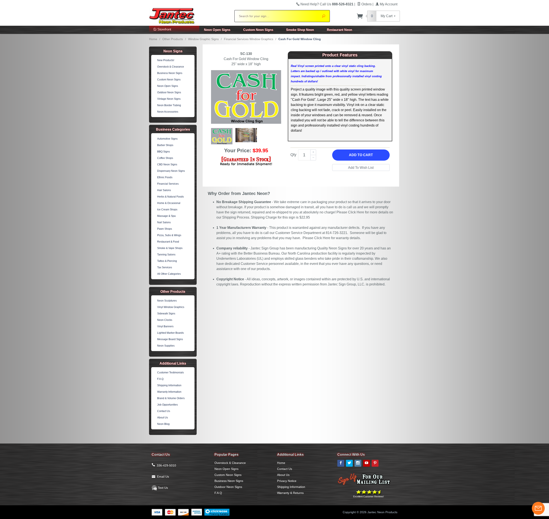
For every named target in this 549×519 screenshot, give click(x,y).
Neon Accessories (167, 111)
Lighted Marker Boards (170, 332)
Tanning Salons (166, 254)
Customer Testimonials (170, 372)
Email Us (163, 476)
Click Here (356, 212)
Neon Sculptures (167, 300)
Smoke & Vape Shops (169, 248)
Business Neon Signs (169, 73)
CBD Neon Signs (167, 164)
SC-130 (246, 54)
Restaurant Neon (339, 30)
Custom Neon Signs (258, 30)
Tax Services (164, 267)
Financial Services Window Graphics (248, 39)
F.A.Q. (160, 378)
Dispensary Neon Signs (171, 170)
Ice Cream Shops (167, 209)
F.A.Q (218, 493)
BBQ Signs (163, 151)
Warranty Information (169, 391)
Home (153, 39)
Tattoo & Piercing (167, 261)
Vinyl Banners (165, 326)
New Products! (165, 60)
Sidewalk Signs (166, 313)
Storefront (164, 29)
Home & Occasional (168, 203)
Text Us (162, 487)
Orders (366, 4)
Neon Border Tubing (169, 105)
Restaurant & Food (168, 241)
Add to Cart (361, 155)
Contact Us (163, 411)
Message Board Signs (170, 339)
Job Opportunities (167, 404)
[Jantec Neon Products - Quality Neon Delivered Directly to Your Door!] (189, 15)
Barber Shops (165, 145)
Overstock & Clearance (170, 66)
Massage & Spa (166, 215)
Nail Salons (164, 222)
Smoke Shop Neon (300, 30)
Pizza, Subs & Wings (169, 235)
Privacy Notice (286, 481)
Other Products (172, 39)
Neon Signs (172, 51)
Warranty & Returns (290, 493)
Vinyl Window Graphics (170, 307)
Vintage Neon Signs (169, 98)
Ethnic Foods (164, 177)
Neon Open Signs (217, 30)
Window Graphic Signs (203, 39)
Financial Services (168, 183)
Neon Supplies (166, 345)
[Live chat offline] (538, 508)
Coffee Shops (165, 158)
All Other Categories (169, 273)
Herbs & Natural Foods (170, 196)
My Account (388, 4)
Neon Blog (163, 423)
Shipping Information (169, 385)
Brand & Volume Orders (171, 398)
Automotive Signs (167, 138)
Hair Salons (164, 190)
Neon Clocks (164, 319)
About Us (162, 417)
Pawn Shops (164, 228)
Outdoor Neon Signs (169, 92)
